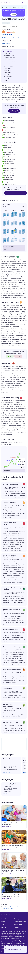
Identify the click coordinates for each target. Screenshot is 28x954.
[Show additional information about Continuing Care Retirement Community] (10, 125)
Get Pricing (13, 111)
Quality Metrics (7, 70)
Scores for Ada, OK (8, 72)
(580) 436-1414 (6, 43)
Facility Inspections (8, 59)
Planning (16, 918)
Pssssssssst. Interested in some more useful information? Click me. (15, 949)
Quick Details (7, 53)
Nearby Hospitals (8, 76)
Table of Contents (7, 51)
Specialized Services (9, 55)
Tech (2, 924)
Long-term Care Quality (9, 61)
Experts (3, 927)
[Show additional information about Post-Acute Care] (17, 135)
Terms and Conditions (20, 921)
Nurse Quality (7, 64)
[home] (6, 2)
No (19, 356)
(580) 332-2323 (6, 772)
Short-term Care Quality (9, 66)
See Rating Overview (7, 34)
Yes (10, 356)
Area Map (6, 74)
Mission (3, 921)
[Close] (25, 949)
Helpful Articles (7, 80)
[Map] (14, 744)
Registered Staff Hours (9, 57)
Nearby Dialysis (7, 78)
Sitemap (16, 927)
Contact (3, 918)
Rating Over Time (8, 68)
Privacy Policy (18, 924)
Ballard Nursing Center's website (11, 37)
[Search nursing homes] (23, 2)
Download (13, 14)
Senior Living (8, 7)
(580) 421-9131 (6, 793)
